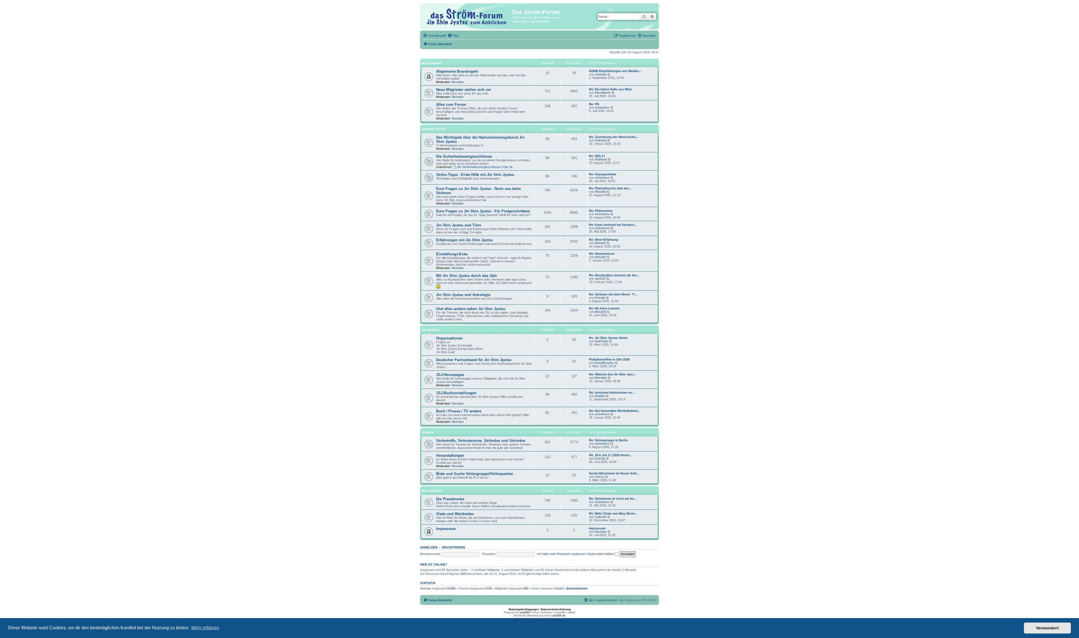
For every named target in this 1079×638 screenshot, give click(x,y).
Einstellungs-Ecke (452, 254)
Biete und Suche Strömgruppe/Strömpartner (474, 474)
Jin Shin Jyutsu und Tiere (458, 225)
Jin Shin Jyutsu (433, 129)
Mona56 (600, 191)
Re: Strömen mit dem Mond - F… (613, 294)
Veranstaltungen (450, 455)
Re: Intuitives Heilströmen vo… (612, 392)
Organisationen (449, 338)
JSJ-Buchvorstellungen (456, 393)
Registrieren (453, 547)
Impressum (446, 529)
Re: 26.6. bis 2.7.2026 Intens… (611, 455)
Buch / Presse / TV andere (458, 411)
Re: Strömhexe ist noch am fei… (613, 498)
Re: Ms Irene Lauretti (604, 308)
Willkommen (431, 63)
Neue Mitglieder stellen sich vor (463, 90)
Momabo (458, 82)
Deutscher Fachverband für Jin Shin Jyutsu (473, 360)
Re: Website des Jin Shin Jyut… (612, 374)
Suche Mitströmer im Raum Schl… (614, 473)
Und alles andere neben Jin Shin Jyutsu (471, 309)
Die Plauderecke (450, 499)
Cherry (599, 476)
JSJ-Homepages (450, 375)
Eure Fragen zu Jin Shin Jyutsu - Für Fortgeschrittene (483, 211)
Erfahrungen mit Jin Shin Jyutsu (464, 240)
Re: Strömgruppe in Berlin (608, 440)
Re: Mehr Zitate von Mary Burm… (613, 513)
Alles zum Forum (451, 104)
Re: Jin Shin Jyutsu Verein (608, 337)
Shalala (600, 396)
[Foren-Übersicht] (466, 16)
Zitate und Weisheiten (455, 514)
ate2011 (600, 278)
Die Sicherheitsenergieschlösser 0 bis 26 (485, 167)
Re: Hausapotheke (602, 174)
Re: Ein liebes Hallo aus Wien (610, 89)
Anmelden (429, 547)
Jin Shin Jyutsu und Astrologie (463, 295)
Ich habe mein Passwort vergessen (561, 554)
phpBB (524, 612)
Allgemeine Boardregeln (457, 71)
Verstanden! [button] (1047, 628)
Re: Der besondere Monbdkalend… (615, 410)
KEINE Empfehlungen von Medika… (615, 71)
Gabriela (600, 140)
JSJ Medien (430, 330)
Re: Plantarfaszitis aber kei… (610, 188)
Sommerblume (577, 588)
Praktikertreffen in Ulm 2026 (609, 359)
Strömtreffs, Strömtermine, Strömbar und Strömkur (480, 441)
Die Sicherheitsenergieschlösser (464, 156)
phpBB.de (559, 615)
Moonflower (603, 92)
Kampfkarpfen (604, 362)
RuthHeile (601, 341)
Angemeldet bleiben (601, 554)
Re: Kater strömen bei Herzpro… (613, 224)
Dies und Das (431, 490)
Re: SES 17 (597, 156)
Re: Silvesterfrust (602, 253)
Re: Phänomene (601, 210)
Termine (427, 432)
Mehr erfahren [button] (205, 627)
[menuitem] (453, 35)
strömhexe (602, 107)
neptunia (600, 74)
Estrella (600, 297)
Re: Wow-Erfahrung (603, 239)
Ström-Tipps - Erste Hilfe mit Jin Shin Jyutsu (475, 175)
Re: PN (594, 104)
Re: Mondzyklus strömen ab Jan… (614, 275)
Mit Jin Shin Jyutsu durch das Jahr (466, 276)
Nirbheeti (601, 159)
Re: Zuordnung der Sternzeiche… (614, 137)
